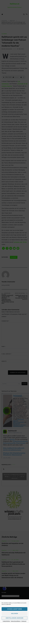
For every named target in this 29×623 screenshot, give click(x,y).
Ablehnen (14, 613)
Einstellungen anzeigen (14, 618)
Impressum (23, 621)
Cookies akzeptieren (14, 609)
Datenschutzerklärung (16, 621)
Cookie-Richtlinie (6, 621)
